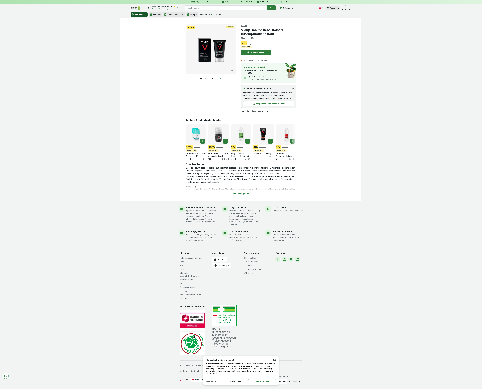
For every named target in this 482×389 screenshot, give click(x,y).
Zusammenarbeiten (239, 231)
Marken (219, 14)
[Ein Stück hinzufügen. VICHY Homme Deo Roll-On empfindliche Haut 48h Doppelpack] (225, 141)
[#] (224, 315)
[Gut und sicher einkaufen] (192, 343)
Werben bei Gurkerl (282, 231)
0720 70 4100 (280, 207)
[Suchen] (271, 7)
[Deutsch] (321, 7)
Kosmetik (245, 111)
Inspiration (205, 14)
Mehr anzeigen (284, 98)
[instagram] (284, 259)
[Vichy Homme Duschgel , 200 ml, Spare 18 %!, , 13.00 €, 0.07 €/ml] (263, 134)
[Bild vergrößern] (232, 71)
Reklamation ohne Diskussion (200, 207)
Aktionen (157, 14)
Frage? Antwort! (237, 207)
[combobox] (226, 7)
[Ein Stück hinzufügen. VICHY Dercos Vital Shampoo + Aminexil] (292, 141)
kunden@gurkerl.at (196, 231)
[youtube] (290, 259)
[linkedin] (297, 259)
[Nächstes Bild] (291, 134)
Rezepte (193, 14)
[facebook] (277, 259)
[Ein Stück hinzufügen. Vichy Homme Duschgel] (270, 141)
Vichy (269, 111)
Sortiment (139, 14)
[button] (332, 8)
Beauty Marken (258, 111)
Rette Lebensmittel (175, 14)
